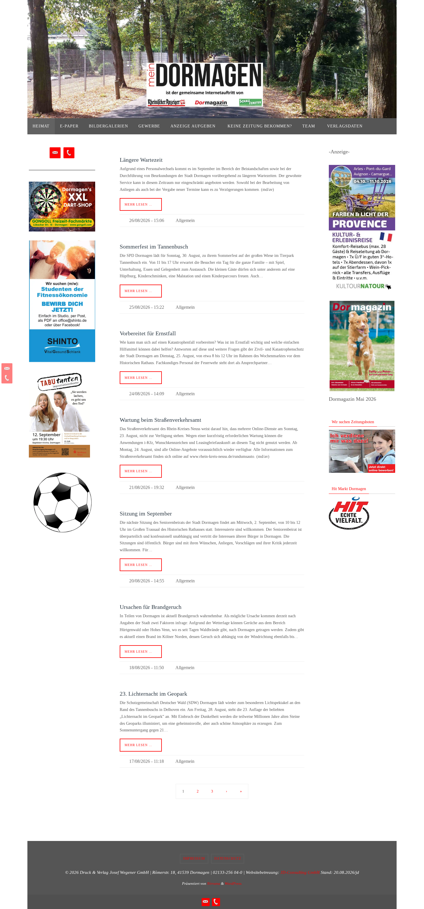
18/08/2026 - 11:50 (146, 667)
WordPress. (233, 883)
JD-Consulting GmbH (300, 872)
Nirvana (213, 883)
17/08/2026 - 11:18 (146, 761)
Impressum (194, 859)
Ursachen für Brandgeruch (150, 607)
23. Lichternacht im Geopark (153, 693)
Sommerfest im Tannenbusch (154, 246)
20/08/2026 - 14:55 (146, 580)
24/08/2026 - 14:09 (146, 393)
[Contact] (6, 368)
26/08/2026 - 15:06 (146, 220)
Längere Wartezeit (141, 160)
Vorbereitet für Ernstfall (148, 333)
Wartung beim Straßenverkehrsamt (160, 420)
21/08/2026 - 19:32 (146, 487)
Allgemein (185, 220)
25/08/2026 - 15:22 (146, 307)
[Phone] (6, 377)
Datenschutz (227, 859)
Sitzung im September (146, 513)
